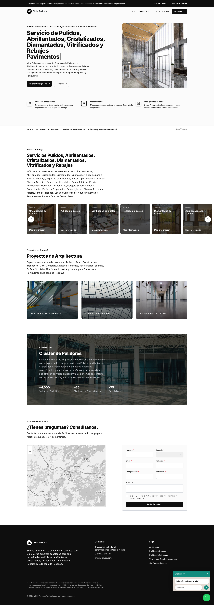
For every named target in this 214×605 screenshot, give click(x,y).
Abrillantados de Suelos (194, 212)
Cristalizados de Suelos (38, 212)
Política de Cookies (157, 551)
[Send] (206, 587)
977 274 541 (164, 11)
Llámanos (60, 84)
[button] (208, 219)
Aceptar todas (160, 3)
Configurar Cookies (158, 563)
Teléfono (160, 461)
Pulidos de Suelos (70, 211)
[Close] (207, 574)
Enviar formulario (154, 504)
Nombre (130, 450)
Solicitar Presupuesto (38, 84)
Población (161, 472)
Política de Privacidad (154, 496)
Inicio (133, 11)
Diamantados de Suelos (163, 212)
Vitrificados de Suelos (103, 211)
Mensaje (130, 482)
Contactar (178, 11)
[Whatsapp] (206, 597)
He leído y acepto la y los (153, 497)
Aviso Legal (154, 547)
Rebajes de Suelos (133, 211)
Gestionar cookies (179, 3)
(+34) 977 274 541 (103, 554)
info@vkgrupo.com (103, 558)
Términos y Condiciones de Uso (163, 559)
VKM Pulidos (40, 11)
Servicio (160, 450)
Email (129, 461)
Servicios (143, 11)
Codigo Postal (132, 472)
